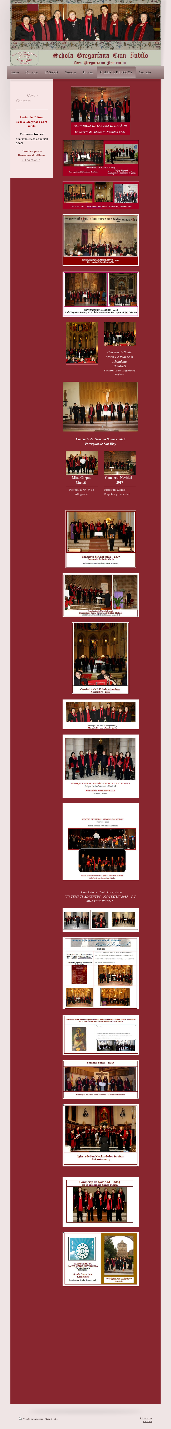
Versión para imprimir (33, 1418)
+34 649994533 (30, 160)
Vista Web (147, 1421)
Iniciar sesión (146, 1418)
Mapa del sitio (51, 1418)
